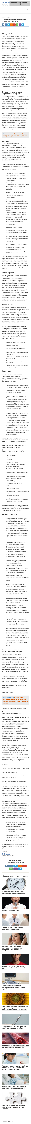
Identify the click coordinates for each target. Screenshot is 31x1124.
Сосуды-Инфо (7, 2)
